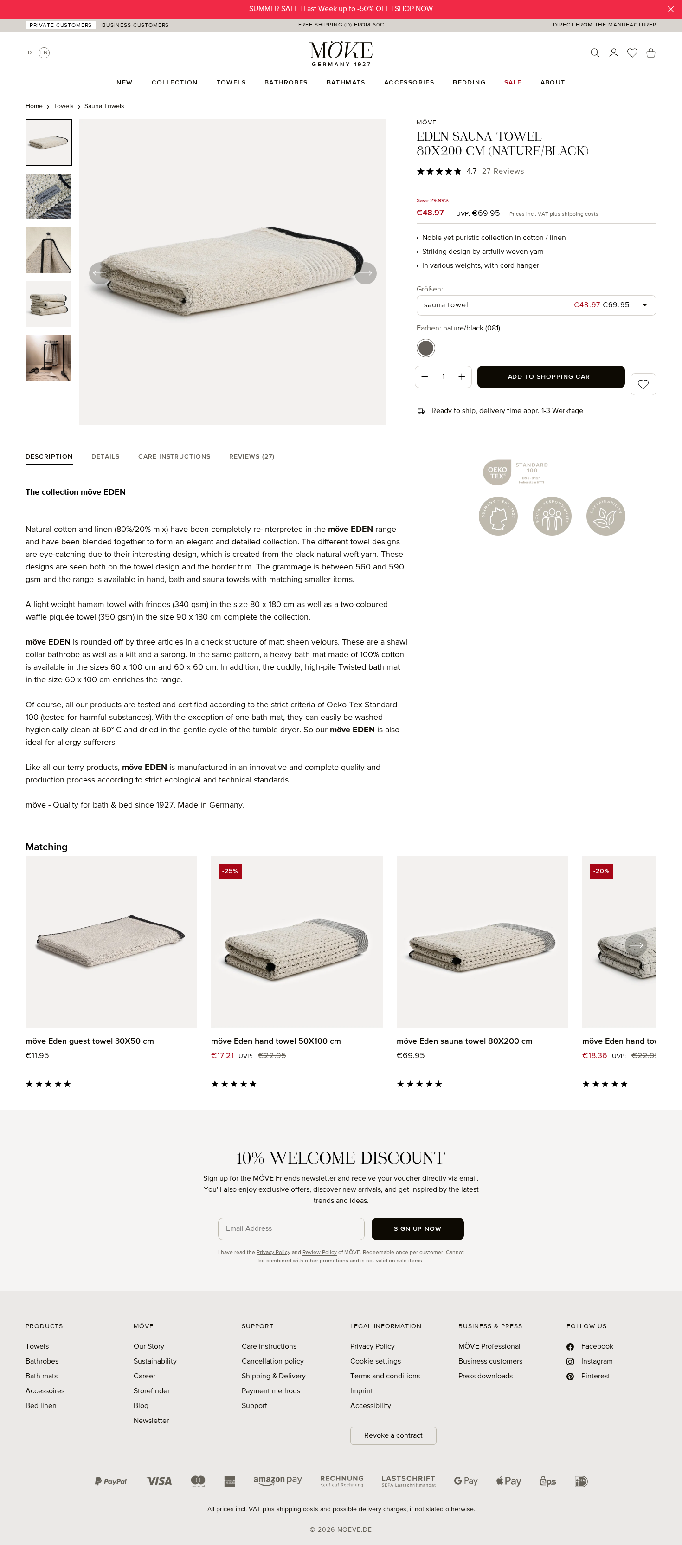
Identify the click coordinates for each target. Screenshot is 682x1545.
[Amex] (229, 1481)
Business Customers (135, 25)
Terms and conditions (385, 1376)
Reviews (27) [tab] (252, 456)
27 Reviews (503, 171)
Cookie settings (375, 1361)
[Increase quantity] (462, 377)
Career (144, 1376)
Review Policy (319, 1252)
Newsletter (151, 1421)
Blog (141, 1406)
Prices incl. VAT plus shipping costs (553, 214)
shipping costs (297, 1509)
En (44, 53)
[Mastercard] (198, 1481)
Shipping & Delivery (274, 1376)
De (31, 53)
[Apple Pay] (508, 1481)
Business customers (490, 1361)
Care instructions (269, 1347)
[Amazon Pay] (278, 1481)
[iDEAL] (581, 1481)
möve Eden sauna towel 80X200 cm (465, 1041)
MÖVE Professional (489, 1347)
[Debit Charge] (409, 1481)
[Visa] (159, 1481)
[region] (205, 273)
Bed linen (41, 1406)
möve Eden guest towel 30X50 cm (90, 1041)
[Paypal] (111, 1481)
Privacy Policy (273, 1252)
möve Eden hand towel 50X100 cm (276, 1041)
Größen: (430, 289)
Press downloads (485, 1376)
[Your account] (613, 52)
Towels (37, 1347)
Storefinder (152, 1391)
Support (254, 1406)
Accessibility (370, 1406)
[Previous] (100, 273)
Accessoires (45, 1391)
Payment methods (271, 1391)
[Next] (365, 273)
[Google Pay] (466, 1481)
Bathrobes (42, 1361)
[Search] (595, 52)
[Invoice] (342, 1481)
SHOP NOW (414, 9)
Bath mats (42, 1376)
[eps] (548, 1481)
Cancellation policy (273, 1361)
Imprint (361, 1391)
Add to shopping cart (551, 377)
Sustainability (155, 1361)
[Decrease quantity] (424, 377)
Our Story (149, 1347)
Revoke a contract (393, 1436)
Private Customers (61, 25)
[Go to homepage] (341, 53)
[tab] (49, 459)
